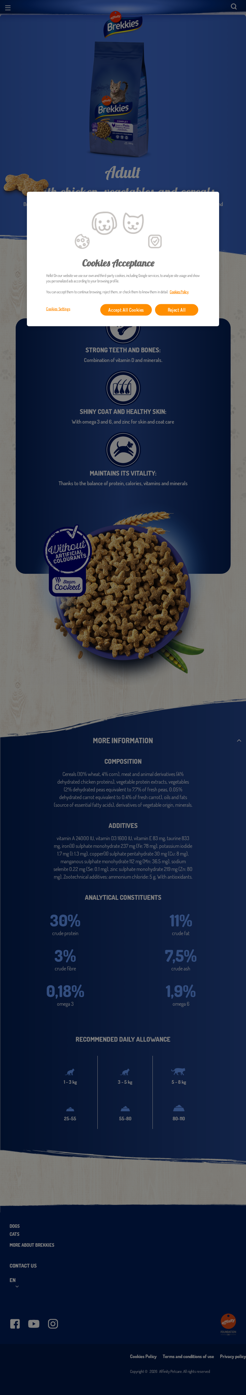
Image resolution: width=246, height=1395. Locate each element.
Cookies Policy (179, 291)
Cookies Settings (58, 308)
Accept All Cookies (126, 310)
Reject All (177, 310)
